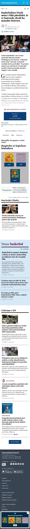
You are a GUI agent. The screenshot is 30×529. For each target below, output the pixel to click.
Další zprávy (15, 442)
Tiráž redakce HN (6, 480)
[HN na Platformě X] (11, 464)
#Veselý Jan (19, 135)
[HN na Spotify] (21, 464)
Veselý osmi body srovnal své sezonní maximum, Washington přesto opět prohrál (14, 217)
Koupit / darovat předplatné (9, 504)
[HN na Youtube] (23, 464)
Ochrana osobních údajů (8, 492)
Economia (4, 483)
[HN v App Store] (18, 471)
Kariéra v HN (5, 485)
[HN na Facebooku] (13, 464)
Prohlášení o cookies (7, 495)
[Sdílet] (25, 8)
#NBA (12, 135)
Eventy (3, 506)
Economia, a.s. (12, 455)
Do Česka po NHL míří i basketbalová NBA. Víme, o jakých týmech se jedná (14, 295)
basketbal (16, 244)
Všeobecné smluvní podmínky (9, 500)
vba (6, 25)
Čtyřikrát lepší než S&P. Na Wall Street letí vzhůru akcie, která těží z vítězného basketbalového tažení (14, 282)
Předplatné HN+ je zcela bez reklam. (21, 197)
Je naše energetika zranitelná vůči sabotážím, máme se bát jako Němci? (15, 386)
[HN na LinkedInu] (18, 464)
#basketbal (6, 135)
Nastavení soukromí (7, 497)
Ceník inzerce (5, 488)
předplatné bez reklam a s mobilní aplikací (12, 124)
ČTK (25, 50)
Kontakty (4, 478)
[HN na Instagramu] (16, 464)
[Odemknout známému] (28, 8)
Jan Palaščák (10, 380)
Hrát (9, 164)
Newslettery (5, 509)
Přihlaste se (21, 130)
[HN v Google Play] (7, 471)
